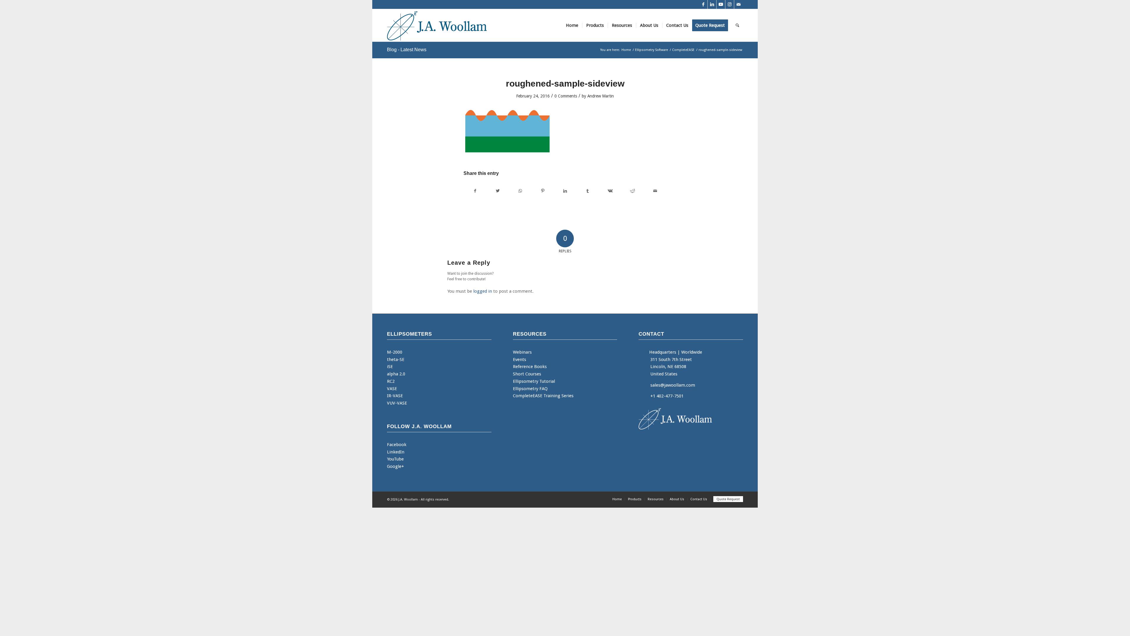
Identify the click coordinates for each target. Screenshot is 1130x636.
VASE (392, 388)
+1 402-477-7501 (667, 396)
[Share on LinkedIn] (565, 191)
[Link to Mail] (738, 4)
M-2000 (394, 352)
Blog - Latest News (406, 49)
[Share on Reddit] (633, 191)
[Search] (737, 25)
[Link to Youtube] (721, 4)
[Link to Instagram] (729, 4)
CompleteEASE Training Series (543, 395)
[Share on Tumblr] (587, 191)
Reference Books (530, 366)
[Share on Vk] (610, 191)
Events (519, 359)
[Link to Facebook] (703, 4)
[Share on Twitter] (497, 191)
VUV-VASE (397, 403)
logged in (482, 291)
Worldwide (691, 352)
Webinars (522, 352)
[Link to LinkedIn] (712, 4)
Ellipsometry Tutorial (534, 381)
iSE (390, 366)
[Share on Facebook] (475, 191)
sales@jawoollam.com (672, 385)
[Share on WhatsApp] (520, 191)
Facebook (396, 444)
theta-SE (395, 359)
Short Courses (527, 374)
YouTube (395, 459)
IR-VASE (395, 395)
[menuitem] (572, 25)
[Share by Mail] (655, 191)
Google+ (395, 466)
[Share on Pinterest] (542, 191)
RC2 (391, 381)
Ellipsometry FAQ (530, 388)
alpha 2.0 (396, 374)
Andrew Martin (600, 96)
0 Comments (565, 96)
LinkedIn (395, 452)
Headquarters (662, 352)
